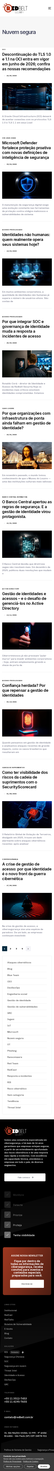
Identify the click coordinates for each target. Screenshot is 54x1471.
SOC (6, 1361)
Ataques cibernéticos (19, 962)
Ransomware (14, 1057)
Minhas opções (13, 1466)
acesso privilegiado (12, 230)
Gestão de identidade (19, 1000)
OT (8, 1044)
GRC (9, 1013)
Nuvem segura (15, 1038)
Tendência (13, 1101)
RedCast (12, 1069)
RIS (9, 1082)
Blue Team (13, 975)
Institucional (10, 1310)
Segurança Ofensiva (14, 1356)
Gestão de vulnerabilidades (22, 1006)
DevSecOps (13, 987)
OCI (4, 49)
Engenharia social (17, 994)
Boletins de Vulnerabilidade (18, 1324)
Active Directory (10, 589)
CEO (9, 981)
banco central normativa (14, 497)
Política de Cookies (30, 1461)
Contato (8, 1338)
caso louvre (8, 408)
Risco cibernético (17, 1088)
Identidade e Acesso (14, 1375)
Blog (9, 968)
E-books (8, 1328)
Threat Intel (14, 1107)
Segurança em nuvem (15, 1366)
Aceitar (43, 1466)
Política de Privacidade (12, 1461)
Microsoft (12, 1032)
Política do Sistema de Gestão (18, 1450)
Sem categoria (15, 1095)
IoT (9, 1025)
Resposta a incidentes (19, 1076)
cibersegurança (10, 859)
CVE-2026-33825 (9, 138)
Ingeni (10, 1019)
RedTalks (9, 1319)
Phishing (12, 1050)
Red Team (12, 1063)
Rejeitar (30, 1466)
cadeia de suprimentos (13, 767)
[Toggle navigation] (43, 8)
